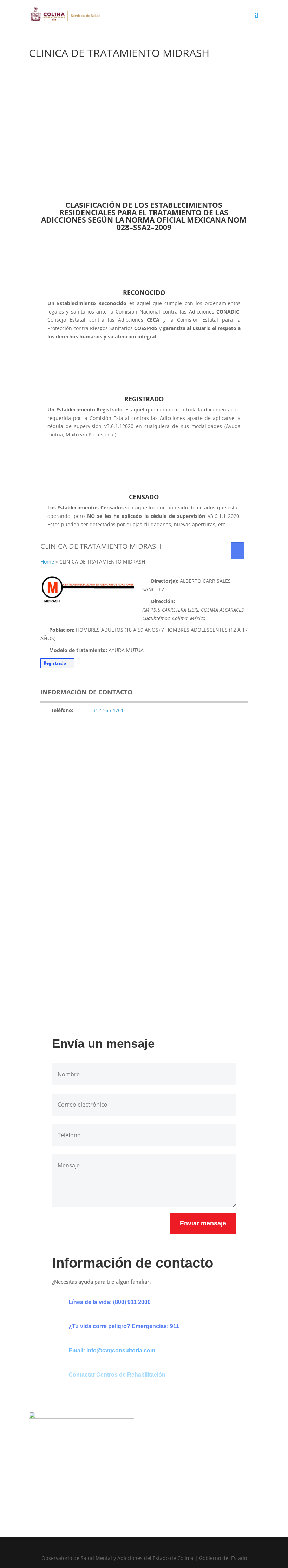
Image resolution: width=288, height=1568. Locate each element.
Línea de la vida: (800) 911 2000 (109, 1302)
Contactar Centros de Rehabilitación (116, 1375)
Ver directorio (82, 159)
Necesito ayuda (150, 159)
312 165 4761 (108, 710)
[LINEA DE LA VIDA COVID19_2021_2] (144, 996)
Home (47, 561)
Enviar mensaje (203, 1223)
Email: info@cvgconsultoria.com (111, 1350)
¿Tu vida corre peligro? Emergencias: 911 (123, 1326)
